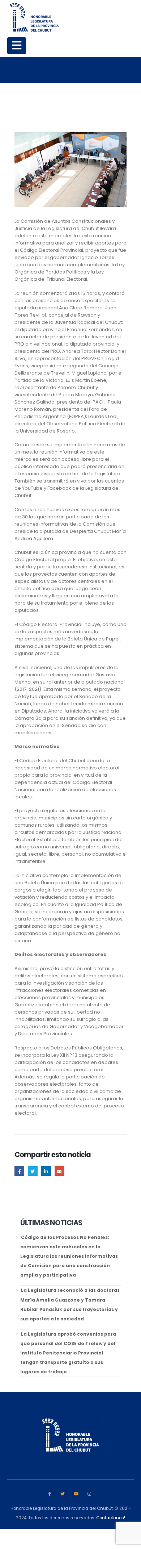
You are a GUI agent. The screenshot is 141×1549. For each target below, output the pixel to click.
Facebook (19, 1171)
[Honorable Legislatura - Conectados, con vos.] (34, 17)
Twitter (33, 1171)
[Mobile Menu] (16, 45)
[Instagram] (89, 1494)
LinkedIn (46, 1171)
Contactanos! (110, 1518)
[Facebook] (49, 1494)
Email (59, 1171)
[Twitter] (63, 1494)
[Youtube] (76, 1494)
